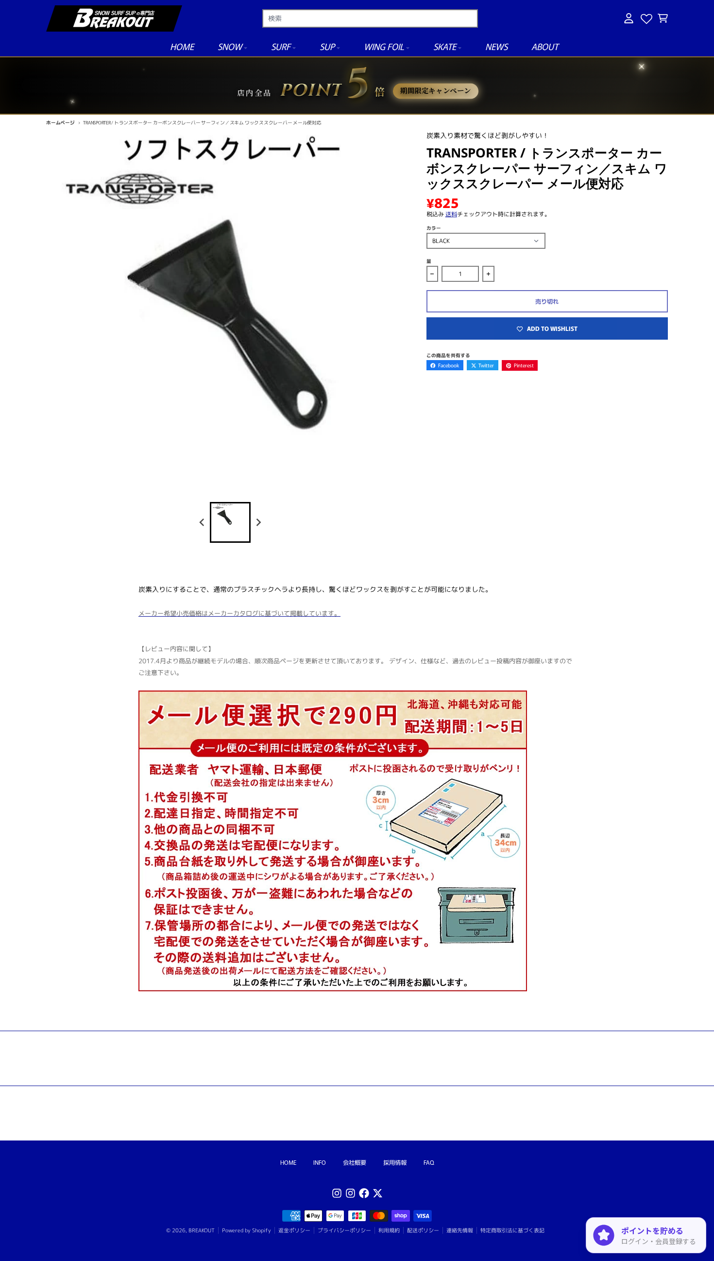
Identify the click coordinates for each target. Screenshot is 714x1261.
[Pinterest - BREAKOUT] (350, 1193)
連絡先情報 (459, 1230)
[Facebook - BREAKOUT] (364, 1193)
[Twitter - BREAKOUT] (378, 1193)
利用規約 (389, 1230)
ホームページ (60, 122)
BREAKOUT (201, 1230)
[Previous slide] (202, 522)
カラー (433, 228)
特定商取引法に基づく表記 (512, 1230)
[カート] (663, 18)
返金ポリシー (294, 1230)
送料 (451, 214)
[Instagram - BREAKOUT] (337, 1193)
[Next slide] (259, 522)
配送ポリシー (423, 1230)
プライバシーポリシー (344, 1230)
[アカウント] (629, 18)
